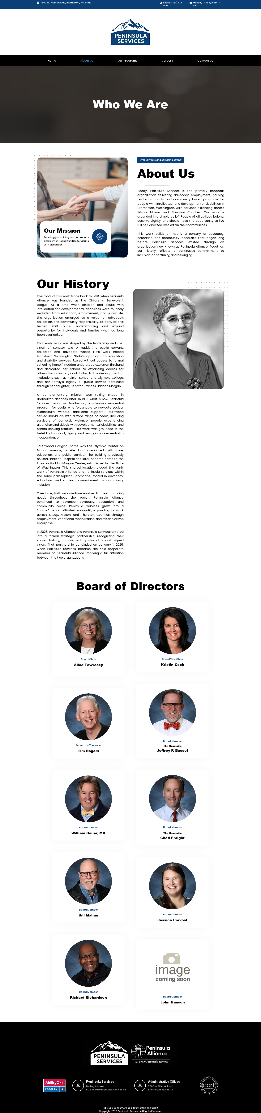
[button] (127, 60)
